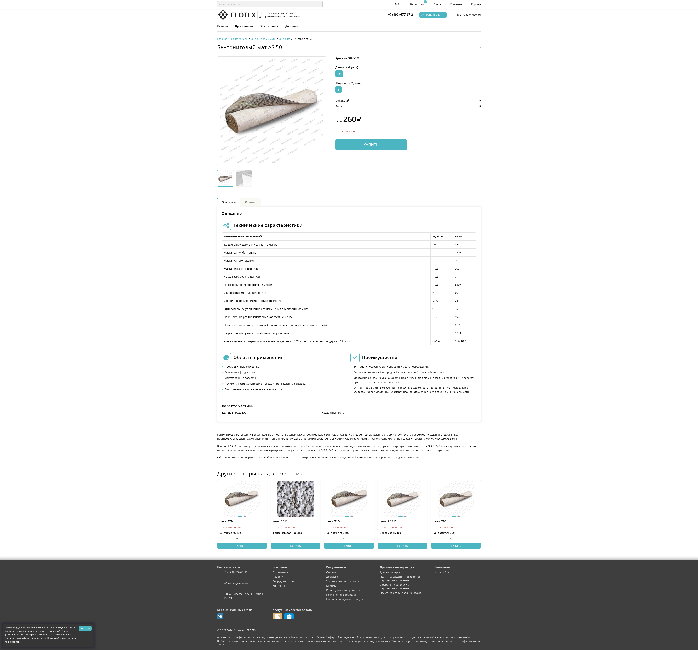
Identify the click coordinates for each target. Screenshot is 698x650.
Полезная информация (341, 594)
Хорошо (85, 628)
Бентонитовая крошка (287, 533)
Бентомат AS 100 (230, 533)
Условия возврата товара (342, 581)
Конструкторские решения (343, 590)
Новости (278, 576)
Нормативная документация (344, 599)
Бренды (331, 585)
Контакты (279, 585)
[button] (240, 516)
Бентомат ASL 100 (337, 533)
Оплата (331, 572)
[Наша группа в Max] (220, 616)
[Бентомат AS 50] (271, 110)
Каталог (222, 26)
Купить (371, 144)
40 (339, 73)
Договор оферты (390, 572)
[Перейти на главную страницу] (236, 14)
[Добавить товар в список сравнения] (463, 47)
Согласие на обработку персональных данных (394, 586)
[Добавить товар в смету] (470, 47)
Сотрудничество (283, 581)
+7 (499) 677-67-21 (401, 14)
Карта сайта (441, 572)
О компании (269, 26)
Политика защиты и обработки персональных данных (400, 578)
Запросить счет (433, 15)
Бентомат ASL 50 (444, 533)
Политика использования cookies (401, 593)
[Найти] (319, 4)
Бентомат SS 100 (390, 533)
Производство (244, 26)
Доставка (291, 26)
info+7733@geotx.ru (468, 14)
